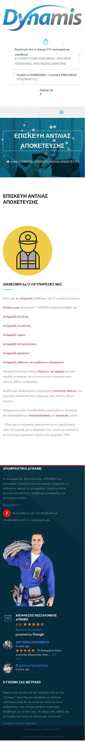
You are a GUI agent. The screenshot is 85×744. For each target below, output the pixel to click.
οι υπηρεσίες (24, 298)
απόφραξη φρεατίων (16, 353)
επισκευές (62, 415)
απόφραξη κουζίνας (16, 316)
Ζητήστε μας (11, 307)
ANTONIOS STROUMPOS (32, 642)
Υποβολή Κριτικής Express (19, 723)
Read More (10, 505)
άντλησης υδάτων (65, 390)
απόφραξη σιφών (14, 334)
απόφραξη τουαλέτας (17, 325)
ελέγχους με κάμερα (50, 371)
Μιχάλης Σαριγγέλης (32, 665)
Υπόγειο (26, 161)
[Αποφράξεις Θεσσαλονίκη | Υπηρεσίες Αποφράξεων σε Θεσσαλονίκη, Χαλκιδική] (42, 17)
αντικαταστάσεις (39, 415)
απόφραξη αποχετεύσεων (19, 344)
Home (14, 161)
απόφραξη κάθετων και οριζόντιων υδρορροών (33, 362)
